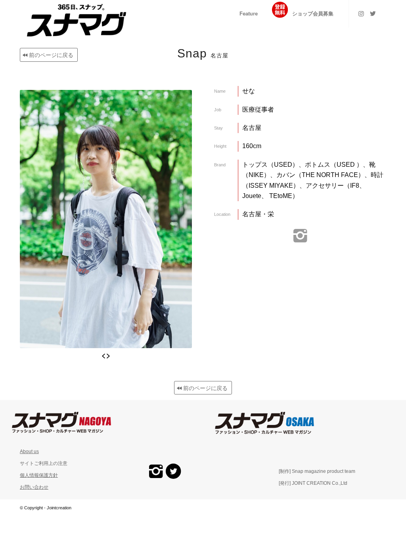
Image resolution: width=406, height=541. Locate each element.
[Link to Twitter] (373, 13)
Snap (202, 53)
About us (29, 451)
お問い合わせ (34, 487)
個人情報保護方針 (39, 475)
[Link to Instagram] (361, 13)
